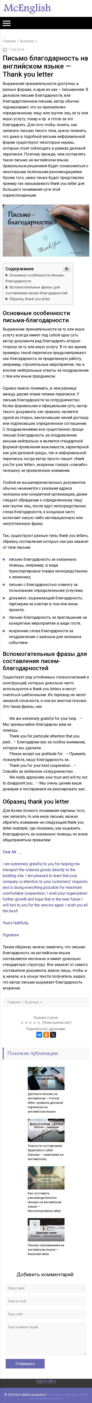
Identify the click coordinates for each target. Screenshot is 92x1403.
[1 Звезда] (23, 1022)
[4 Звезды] (35, 1022)
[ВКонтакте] (39, 1035)
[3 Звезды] (31, 1022)
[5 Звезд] (39, 1022)
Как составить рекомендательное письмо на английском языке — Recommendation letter (44, 1202)
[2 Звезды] (27, 1022)
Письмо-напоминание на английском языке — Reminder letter (46, 1249)
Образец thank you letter (29, 299)
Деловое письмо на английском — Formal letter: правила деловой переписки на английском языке (45, 1102)
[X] (53, 1035)
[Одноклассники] (46, 1035)
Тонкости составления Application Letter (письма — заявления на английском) (46, 1152)
